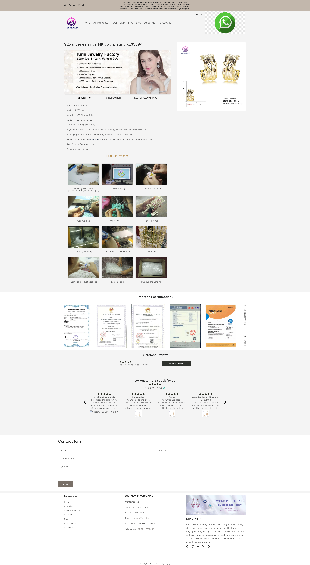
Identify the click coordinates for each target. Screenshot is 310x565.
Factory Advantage (145, 97)
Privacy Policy (70, 523)
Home (66, 502)
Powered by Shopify (163, 564)
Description (84, 97)
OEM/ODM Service (72, 510)
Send (65, 484)
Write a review (176, 363)
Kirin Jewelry (150, 564)
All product (69, 506)
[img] (155, 384)
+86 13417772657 (145, 529)
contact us (93, 139)
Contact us (69, 527)
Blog (66, 519)
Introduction (113, 97)
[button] (101, 23)
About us (68, 515)
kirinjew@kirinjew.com (143, 518)
